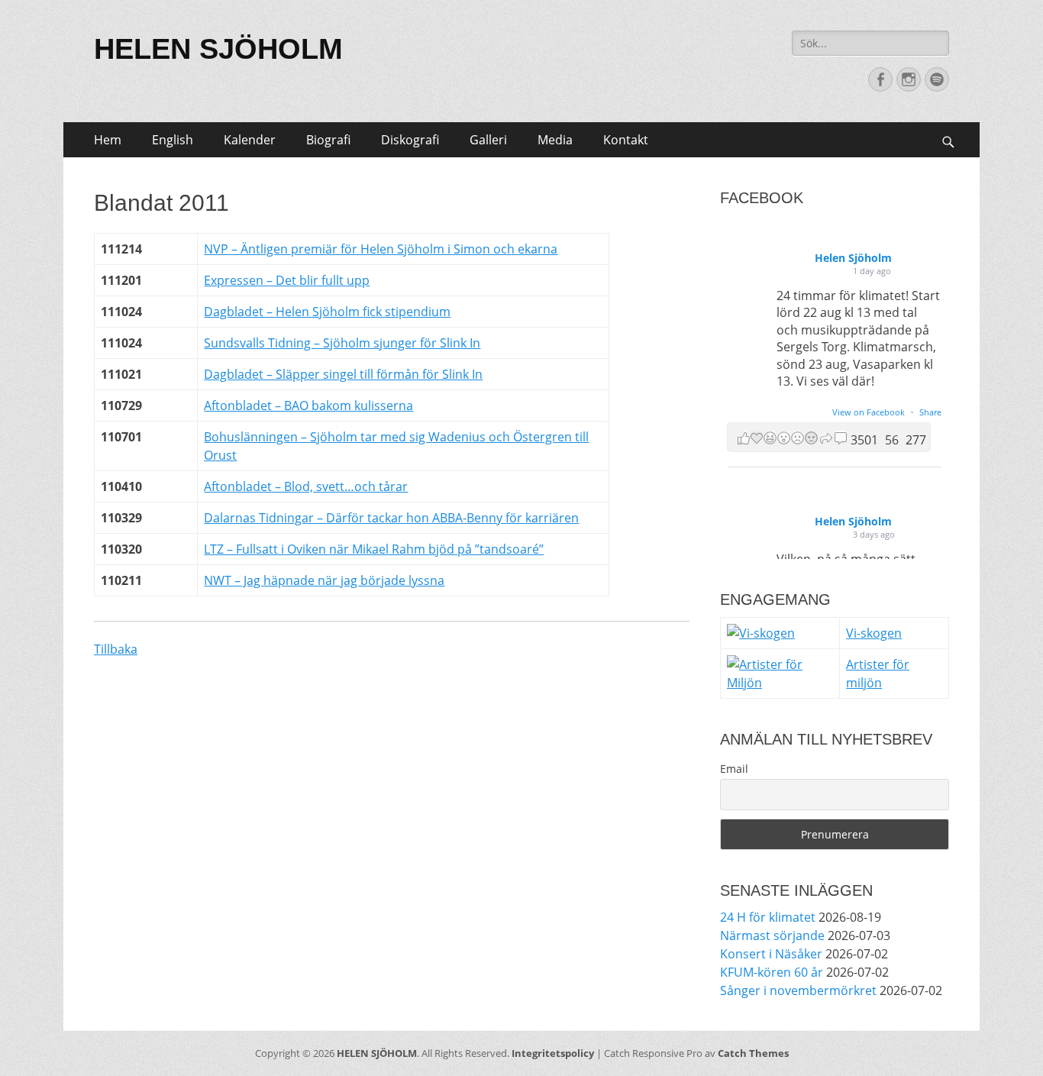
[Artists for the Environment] (780, 682)
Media (555, 139)
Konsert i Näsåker (771, 953)
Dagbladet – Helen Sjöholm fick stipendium (327, 311)
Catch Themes (753, 1053)
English (172, 139)
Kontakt (625, 139)
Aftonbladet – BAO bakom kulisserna (308, 405)
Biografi (328, 139)
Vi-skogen (874, 633)
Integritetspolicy (553, 1053)
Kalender (250, 139)
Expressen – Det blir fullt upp (287, 280)
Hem (107, 139)
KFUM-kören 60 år (771, 972)
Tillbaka (115, 649)
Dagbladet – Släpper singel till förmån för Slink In (343, 374)
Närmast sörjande (772, 935)
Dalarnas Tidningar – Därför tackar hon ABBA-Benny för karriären (391, 517)
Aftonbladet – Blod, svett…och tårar (306, 486)
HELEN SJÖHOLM (218, 49)
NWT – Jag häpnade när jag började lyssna (324, 580)
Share (930, 412)
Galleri (488, 139)
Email (734, 768)
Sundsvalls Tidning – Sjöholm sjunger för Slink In (342, 342)
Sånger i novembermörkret (798, 990)
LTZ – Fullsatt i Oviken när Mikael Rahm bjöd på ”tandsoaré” (374, 549)
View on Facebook (869, 412)
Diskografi (410, 139)
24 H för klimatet (767, 917)
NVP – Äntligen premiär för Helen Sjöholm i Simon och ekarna (380, 249)
